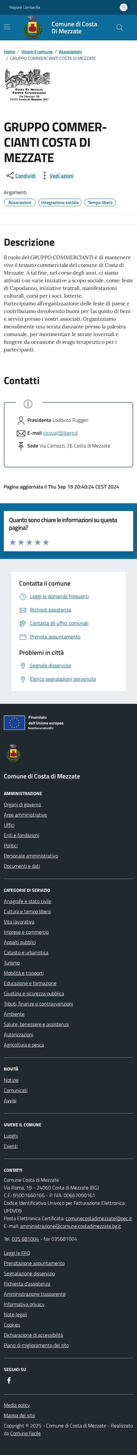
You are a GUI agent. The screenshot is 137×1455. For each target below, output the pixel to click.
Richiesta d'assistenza (27, 1283)
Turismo (12, 962)
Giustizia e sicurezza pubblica (34, 993)
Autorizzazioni (18, 1034)
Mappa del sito (19, 1415)
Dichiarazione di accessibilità (33, 1335)
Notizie (11, 1080)
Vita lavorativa (19, 921)
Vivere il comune (37, 51)
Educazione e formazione (30, 983)
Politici (11, 845)
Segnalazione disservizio (29, 1273)
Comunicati (15, 1090)
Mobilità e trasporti (24, 973)
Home (9, 51)
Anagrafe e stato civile (27, 901)
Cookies (12, 1324)
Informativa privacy (24, 1304)
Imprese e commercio (26, 932)
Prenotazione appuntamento (34, 1263)
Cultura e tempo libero (27, 911)
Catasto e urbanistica (26, 952)
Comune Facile (25, 1433)
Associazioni (70, 51)
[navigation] (7, 27)
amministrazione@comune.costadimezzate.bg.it (70, 1226)
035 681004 (25, 1239)
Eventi (11, 1146)
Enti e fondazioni (21, 835)
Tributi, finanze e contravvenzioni (38, 1003)
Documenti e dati (22, 866)
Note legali (15, 1314)
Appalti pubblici (20, 942)
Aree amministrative (25, 814)
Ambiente (14, 1014)
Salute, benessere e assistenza (36, 1024)
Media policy (17, 1405)
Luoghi (11, 1135)
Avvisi (10, 1100)
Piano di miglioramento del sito (36, 1345)
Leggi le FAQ (17, 1253)
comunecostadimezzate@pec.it (99, 1218)
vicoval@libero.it (60, 433)
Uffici (9, 825)
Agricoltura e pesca (24, 1044)
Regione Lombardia (25, 7)
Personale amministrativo (31, 855)
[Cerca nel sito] (119, 27)
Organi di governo (22, 804)
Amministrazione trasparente (35, 1294)
